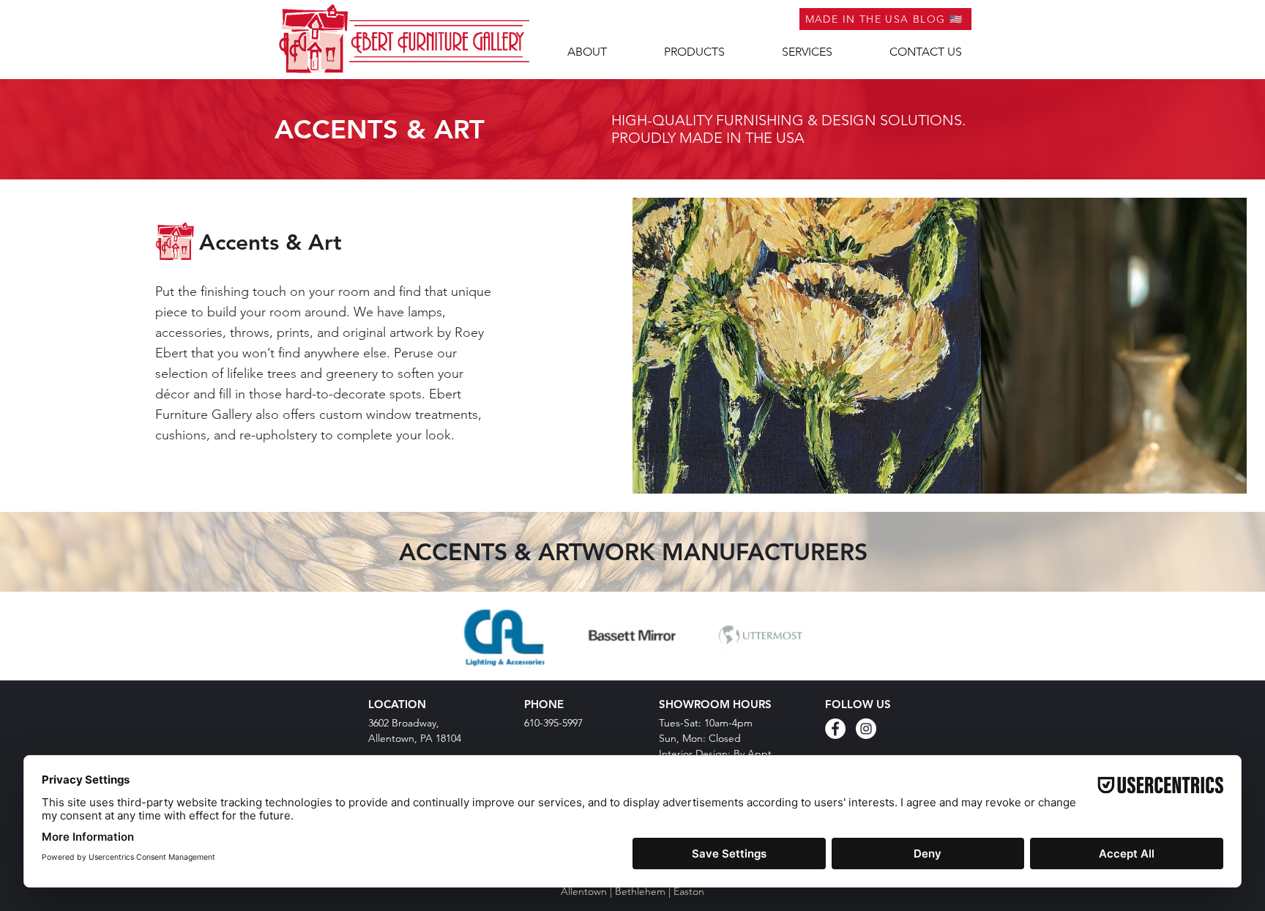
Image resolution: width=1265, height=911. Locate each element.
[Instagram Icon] (866, 728)
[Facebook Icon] (835, 728)
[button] (694, 52)
